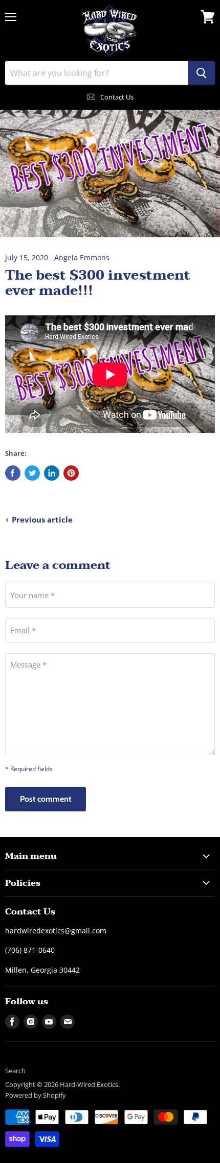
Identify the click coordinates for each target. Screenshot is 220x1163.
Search (15, 1070)
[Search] (201, 73)
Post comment (45, 799)
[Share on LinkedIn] (51, 473)
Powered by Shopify (35, 1095)
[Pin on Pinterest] (71, 473)
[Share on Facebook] (12, 473)
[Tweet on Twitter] (32, 473)
